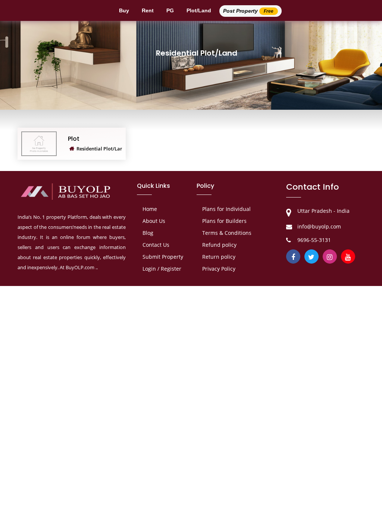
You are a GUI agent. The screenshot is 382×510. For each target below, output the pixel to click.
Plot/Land (199, 10)
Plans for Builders (224, 220)
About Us (154, 220)
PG (170, 10)
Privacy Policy (218, 268)
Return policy (218, 256)
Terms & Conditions (226, 232)
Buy (124, 10)
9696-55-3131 (314, 239)
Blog (148, 232)
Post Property (248, 11)
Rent (148, 10)
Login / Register (162, 268)
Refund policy (219, 244)
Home (150, 208)
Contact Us (156, 244)
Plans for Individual (226, 208)
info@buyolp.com (319, 226)
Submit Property (163, 256)
